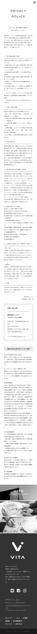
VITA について (9, 618)
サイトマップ (8, 624)
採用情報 (7, 621)
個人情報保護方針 (17, 621)
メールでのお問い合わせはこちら (17, 336)
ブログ (17, 618)
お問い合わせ (19, 624)
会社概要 (25, 618)
